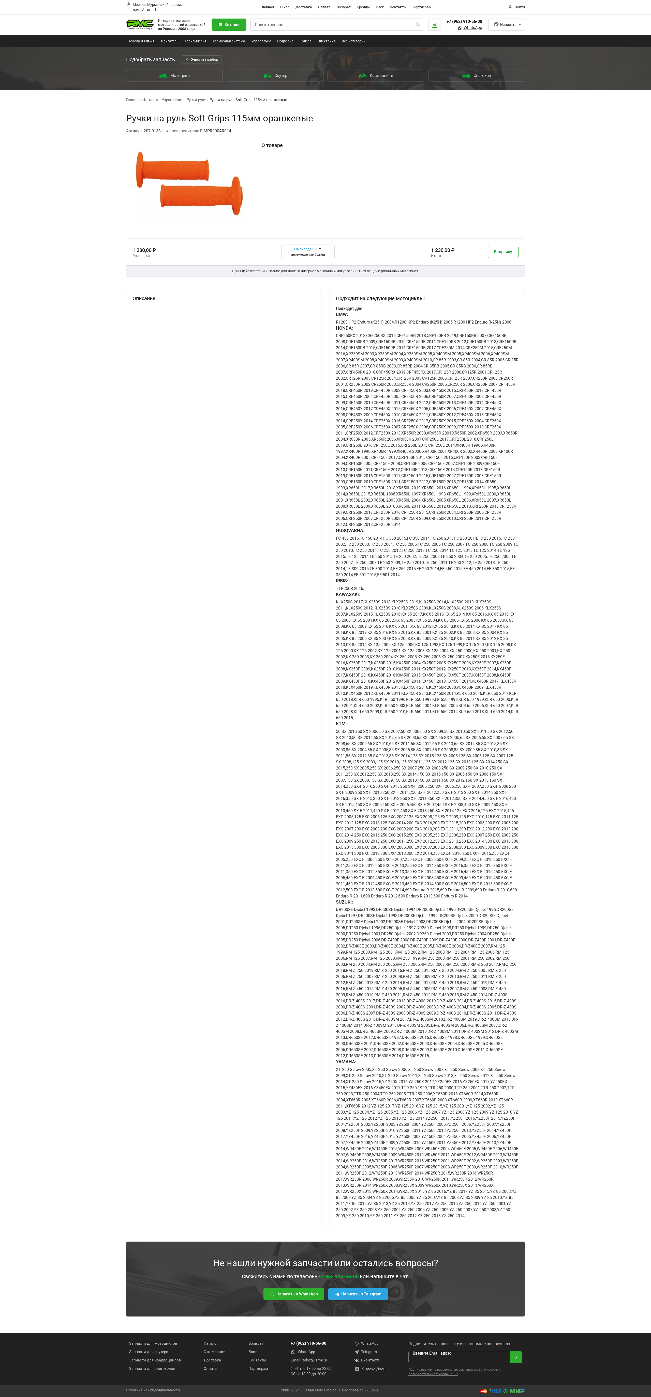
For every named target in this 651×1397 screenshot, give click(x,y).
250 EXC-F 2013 (389, 865)
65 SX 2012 (421, 743)
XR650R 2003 (490, 433)
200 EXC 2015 (445, 823)
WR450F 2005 (463, 1148)
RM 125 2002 (408, 952)
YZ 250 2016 (470, 1203)
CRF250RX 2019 (381, 335)
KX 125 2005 (379, 644)
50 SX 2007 (389, 731)
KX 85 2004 (486, 632)
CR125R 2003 (358, 378)
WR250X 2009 (411, 1185)
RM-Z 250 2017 (484, 964)
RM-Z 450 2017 (417, 982)
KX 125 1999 (450, 644)
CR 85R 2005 (493, 360)
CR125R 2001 (474, 372)
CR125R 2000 (449, 372)
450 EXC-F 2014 (419, 883)
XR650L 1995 (484, 488)
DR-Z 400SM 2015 (379, 1025)
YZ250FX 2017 (476, 1081)
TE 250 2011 (436, 562)
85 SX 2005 (377, 749)
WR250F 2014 (411, 1173)
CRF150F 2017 (384, 457)
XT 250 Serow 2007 (425, 1069)
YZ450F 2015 (383, 1136)
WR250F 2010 (489, 1167)
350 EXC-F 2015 (478, 865)
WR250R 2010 (411, 1179)
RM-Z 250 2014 (388, 982)
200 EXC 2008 (367, 829)
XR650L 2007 (484, 500)
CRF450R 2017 (470, 390)
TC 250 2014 (437, 550)
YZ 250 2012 (405, 1215)
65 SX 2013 (442, 743)
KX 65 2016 (476, 614)
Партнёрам (422, 7)
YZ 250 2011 (381, 1215)
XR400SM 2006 (476, 353)
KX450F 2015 (408, 675)
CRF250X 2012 (359, 433)
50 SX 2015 (346, 731)
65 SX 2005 (448, 737)
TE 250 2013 (483, 562)
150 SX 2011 (429, 780)
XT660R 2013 (445, 1093)
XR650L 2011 (408, 506)
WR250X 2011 (464, 1185)
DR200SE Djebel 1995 (436, 909)
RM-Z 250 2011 (473, 976)
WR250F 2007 (411, 1167)
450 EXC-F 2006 (360, 877)
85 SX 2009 (464, 749)
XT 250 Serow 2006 (389, 1069)
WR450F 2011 (437, 1154)
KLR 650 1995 (366, 699)
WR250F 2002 (463, 1161)
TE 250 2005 (475, 556)
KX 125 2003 (413, 650)
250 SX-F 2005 (413, 786)
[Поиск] (418, 25)
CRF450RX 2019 (391, 372)
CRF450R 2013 (442, 402)
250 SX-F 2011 (395, 792)
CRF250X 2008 (414, 427)
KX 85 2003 (464, 632)
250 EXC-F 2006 (360, 859)
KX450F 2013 (433, 681)
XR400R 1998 (358, 451)
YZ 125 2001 (454, 1106)
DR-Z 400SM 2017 (392, 1019)
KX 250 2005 (405, 656)
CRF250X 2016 (387, 421)
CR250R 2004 (409, 384)
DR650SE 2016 (415, 1037)
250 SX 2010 (477, 768)
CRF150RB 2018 (411, 335)
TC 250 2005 (405, 544)
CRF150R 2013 (442, 481)
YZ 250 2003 (365, 1209)
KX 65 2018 (433, 614)
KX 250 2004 (381, 656)
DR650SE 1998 (443, 1037)
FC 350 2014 (418, 538)
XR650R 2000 (413, 433)
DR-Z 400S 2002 (391, 1007)
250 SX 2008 (429, 768)
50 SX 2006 (368, 731)
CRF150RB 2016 (391, 347)
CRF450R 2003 (414, 390)
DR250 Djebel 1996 (363, 927)
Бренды (363, 7)
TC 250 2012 (389, 550)
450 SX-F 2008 (450, 804)
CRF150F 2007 (441, 463)
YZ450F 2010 (408, 1142)
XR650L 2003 (383, 500)
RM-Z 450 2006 (417, 988)
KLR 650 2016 (469, 693)
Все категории (353, 41)
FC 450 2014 (371, 538)
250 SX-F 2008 (495, 786)
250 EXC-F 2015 (476, 853)
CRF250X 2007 (387, 427)
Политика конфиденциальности (153, 1390)
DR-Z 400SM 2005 (413, 1025)
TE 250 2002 (404, 556)
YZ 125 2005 (381, 1112)
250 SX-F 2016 (359, 786)
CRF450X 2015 (387, 408)
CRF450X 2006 (442, 408)
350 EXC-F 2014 (419, 871)
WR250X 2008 (385, 1185)
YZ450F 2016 (358, 1136)
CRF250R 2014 (387, 524)
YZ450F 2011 (433, 1142)
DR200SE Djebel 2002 (365, 921)
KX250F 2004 (408, 663)
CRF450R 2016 (442, 390)
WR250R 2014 (359, 1185)
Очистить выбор (204, 59)
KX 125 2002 (365, 650)
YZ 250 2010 (357, 1215)
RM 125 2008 (383, 958)
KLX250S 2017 (349, 602)
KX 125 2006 (403, 644)
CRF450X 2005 (414, 408)
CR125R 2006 (434, 378)
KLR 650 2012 (445, 711)
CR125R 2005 (409, 378)
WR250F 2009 (463, 1167)
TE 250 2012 (459, 562)
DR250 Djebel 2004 (469, 934)
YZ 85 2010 (491, 1197)
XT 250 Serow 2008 (462, 1069)
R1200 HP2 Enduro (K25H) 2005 (424, 322)
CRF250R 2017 (359, 512)
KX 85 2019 (356, 632)
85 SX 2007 (421, 749)
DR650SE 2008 (387, 1049)
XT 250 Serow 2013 (435, 1075)
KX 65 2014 (464, 626)
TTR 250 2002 (493, 1087)
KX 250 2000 (460, 650)
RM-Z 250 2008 (388, 976)
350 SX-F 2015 (359, 798)
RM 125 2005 (482, 952)
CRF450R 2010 (359, 402)
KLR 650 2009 (366, 711)
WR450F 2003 (411, 1148)
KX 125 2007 (474, 644)
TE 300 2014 (380, 568)
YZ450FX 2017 (387, 1087)
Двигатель (170, 41)
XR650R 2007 (409, 439)
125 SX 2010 (387, 762)
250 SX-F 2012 (423, 792)
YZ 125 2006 (405, 1112)
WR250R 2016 (464, 1173)
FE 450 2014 (474, 568)
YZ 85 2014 (399, 1203)
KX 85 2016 (377, 632)
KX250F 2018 (477, 656)
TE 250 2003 (428, 556)
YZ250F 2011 (408, 1130)
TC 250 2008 (477, 544)
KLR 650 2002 (366, 705)
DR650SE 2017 (359, 1037)
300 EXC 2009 (471, 847)
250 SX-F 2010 (368, 792)
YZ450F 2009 (383, 1142)
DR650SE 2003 (415, 1043)
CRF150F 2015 (412, 457)
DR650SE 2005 (471, 1043)
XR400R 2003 (485, 451)
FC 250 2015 (442, 538)
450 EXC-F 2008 (419, 877)
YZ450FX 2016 (359, 1087)
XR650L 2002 (358, 500)
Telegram (369, 1352)
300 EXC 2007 (419, 847)
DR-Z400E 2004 (389, 946)
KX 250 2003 (357, 656)
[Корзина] (434, 25)
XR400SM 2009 (389, 360)
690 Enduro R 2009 (457, 890)
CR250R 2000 (485, 378)
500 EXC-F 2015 (478, 883)
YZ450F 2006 (484, 1136)
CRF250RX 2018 (350, 335)
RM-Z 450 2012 (417, 994)
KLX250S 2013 (460, 602)
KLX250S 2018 (377, 602)
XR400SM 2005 (447, 353)
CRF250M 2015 (479, 347)
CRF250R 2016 (387, 512)
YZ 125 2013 (389, 1118)
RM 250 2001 (458, 958)
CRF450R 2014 (470, 402)
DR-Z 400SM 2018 (426, 1019)
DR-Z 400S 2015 (481, 1001)
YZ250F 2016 (463, 1118)
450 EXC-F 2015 (478, 871)
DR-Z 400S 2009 (421, 1013)
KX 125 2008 (498, 644)
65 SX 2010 (377, 743)
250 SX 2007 (405, 768)
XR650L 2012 (433, 506)
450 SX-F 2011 (359, 810)
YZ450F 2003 (408, 1136)
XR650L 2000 (484, 494)
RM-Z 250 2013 (360, 982)
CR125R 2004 (383, 378)
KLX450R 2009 (470, 687)
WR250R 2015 (437, 1173)
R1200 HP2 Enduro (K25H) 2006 (482, 322)
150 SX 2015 (429, 774)
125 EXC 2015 (493, 810)
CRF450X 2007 (470, 408)
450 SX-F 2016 (495, 798)
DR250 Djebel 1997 (398, 927)
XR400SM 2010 (418, 360)
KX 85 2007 (377, 638)
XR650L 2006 (459, 500)
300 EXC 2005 (367, 847)
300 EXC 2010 (498, 847)
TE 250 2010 (412, 562)
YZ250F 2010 (383, 1130)
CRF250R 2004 (442, 512)
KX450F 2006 (433, 675)
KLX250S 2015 (359, 614)
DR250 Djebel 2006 (363, 940)
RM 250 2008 (458, 964)
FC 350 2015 (394, 538)
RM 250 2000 (433, 958)
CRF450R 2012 (414, 402)
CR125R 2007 (460, 378)
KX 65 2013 (442, 626)
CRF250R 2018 (485, 506)
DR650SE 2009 (415, 1049)
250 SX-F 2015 (386, 786)
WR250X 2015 (411, 1191)
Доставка (303, 7)
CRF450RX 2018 (360, 372)
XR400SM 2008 (360, 360)
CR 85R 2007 (357, 366)
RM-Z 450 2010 (360, 994)
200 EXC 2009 (393, 829)
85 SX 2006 (399, 749)
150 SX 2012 (453, 780)
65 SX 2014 (464, 743)
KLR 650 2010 (392, 711)
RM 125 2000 (358, 952)
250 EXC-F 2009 (448, 859)
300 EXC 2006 (393, 847)
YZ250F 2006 (459, 1124)
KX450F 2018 (358, 675)
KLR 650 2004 (419, 705)
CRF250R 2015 (414, 512)
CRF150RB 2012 (451, 341)
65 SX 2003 (405, 737)
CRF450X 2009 (359, 414)
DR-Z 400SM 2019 (460, 1019)
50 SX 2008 (411, 731)
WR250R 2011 (438, 1179)
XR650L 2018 (383, 488)
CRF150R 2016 (359, 475)
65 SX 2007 (492, 737)
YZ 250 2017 (422, 1203)
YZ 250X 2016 (395, 1081)
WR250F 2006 (384, 1167)
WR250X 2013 (359, 1191)
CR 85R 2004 (468, 360)
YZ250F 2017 (437, 1118)
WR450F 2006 (489, 1148)
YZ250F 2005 (433, 1124)
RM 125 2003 (433, 952)
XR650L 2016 (433, 488)
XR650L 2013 (459, 506)
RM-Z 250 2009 (417, 976)
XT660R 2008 (434, 1100)
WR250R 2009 (385, 1179)
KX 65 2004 (426, 620)
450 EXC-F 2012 (360, 883)
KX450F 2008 (484, 675)
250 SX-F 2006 (440, 786)
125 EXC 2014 (393, 823)
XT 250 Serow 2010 (363, 1075)
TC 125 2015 (460, 550)
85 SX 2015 (486, 743)
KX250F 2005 (433, 663)
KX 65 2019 (455, 614)
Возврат (344, 7)
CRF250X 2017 (414, 421)
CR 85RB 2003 (383, 366)
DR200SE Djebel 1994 (396, 909)
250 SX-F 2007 (468, 786)
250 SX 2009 (453, 768)
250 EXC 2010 (367, 841)
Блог (380, 7)
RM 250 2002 (482, 958)
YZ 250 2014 (453, 1215)
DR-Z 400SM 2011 (444, 1031)
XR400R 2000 (409, 451)
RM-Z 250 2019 (360, 970)
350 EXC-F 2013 (389, 871)
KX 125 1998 (426, 644)
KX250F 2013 (459, 669)
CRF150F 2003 (467, 457)
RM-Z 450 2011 (388, 994)
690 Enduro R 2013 (415, 896)
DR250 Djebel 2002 (398, 934)
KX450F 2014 (459, 681)
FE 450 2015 (451, 568)
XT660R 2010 (485, 1100)
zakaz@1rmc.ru (315, 1360)
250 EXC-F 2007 (389, 859)
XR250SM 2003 (360, 353)
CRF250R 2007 (359, 518)
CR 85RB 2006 (463, 366)
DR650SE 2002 (387, 1043)
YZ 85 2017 (457, 1191)
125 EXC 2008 (419, 816)
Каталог (232, 24)
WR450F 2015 (384, 1148)
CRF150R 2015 (414, 475)
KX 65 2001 (361, 620)
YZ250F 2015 (488, 1118)
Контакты (398, 7)
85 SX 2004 (356, 749)
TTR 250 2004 (366, 1093)
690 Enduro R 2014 (450, 896)
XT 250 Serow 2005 (353, 1069)
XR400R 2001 (434, 451)
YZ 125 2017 (382, 1106)
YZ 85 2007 (426, 1197)
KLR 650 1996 (392, 699)
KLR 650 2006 (471, 705)
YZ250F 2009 (358, 1130)
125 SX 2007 (494, 755)
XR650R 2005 (358, 439)
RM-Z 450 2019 (473, 982)
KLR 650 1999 (471, 699)
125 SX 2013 (459, 762)
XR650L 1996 (383, 494)
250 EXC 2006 (445, 835)
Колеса (306, 41)
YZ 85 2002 (500, 1191)
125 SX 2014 (483, 762)
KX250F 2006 (459, 663)
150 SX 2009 (381, 780)
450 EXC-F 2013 (389, 883)
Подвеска (285, 41)
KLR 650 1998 (445, 699)
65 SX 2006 (470, 737)
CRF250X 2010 (470, 427)
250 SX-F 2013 (450, 792)
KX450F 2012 (383, 681)
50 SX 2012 (497, 731)
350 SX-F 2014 (468, 798)
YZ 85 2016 (435, 1191)
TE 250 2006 (499, 556)
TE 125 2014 (357, 556)
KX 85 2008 (399, 638)
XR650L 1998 (433, 494)
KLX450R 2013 (414, 693)
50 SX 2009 (432, 731)
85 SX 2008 (442, 749)
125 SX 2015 (422, 755)
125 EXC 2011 (498, 816)
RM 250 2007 (433, 964)
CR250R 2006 (460, 384)
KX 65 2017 (411, 614)
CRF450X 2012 (442, 414)
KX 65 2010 (377, 626)
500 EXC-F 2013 (360, 890)
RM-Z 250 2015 (417, 970)
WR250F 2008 (437, 1167)
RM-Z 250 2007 (360, 976)
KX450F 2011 (408, 681)
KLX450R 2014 (442, 693)
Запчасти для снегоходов (152, 1368)
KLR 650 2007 (497, 705)
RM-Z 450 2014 (473, 994)
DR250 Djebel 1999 (469, 927)
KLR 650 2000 (497, 699)
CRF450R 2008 (470, 396)
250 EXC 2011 (393, 841)
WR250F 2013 (384, 1173)
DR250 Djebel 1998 (434, 927)
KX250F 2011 (408, 669)
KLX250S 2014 (432, 602)
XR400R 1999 (383, 451)
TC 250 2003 (357, 544)
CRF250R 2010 (442, 518)
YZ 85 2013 (377, 1203)
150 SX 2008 (357, 780)
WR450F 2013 (489, 1154)
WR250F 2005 (358, 1167)
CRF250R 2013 (359, 524)
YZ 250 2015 (446, 1203)
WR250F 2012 (358, 1173)
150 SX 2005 (453, 774)
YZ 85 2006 (405, 1197)
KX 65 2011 (399, 626)
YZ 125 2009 (477, 1112)
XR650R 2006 (383, 439)
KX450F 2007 (459, 675)
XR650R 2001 (439, 433)
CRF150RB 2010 (391, 341)
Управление (261, 41)
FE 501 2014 (388, 574)
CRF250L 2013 (414, 445)
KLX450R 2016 (414, 687)
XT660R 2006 (383, 1100)
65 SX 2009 (356, 743)
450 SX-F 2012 (386, 810)
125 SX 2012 (435, 762)
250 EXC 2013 (445, 841)
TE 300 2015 (357, 568)
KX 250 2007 (453, 656)
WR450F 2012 (463, 1154)
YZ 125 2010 (500, 1112)
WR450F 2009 (384, 1154)
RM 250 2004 (358, 964)
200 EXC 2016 (419, 823)
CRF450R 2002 (387, 390)
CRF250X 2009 (442, 427)
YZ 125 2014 (413, 1118)
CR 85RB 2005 (436, 366)
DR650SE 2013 (359, 1055)
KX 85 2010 (442, 638)
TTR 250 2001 (467, 1087)
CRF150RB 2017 (421, 347)
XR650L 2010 (383, 506)
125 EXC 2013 (367, 823)
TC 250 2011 (365, 550)
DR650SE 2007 (359, 1049)
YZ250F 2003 (383, 1124)
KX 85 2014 (356, 644)
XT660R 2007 (409, 1100)
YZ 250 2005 (413, 1209)
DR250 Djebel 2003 (434, 934)
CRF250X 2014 (359, 421)
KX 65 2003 (405, 620)
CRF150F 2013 (414, 469)
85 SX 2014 (399, 755)
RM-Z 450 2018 (445, 982)
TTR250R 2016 (349, 588)
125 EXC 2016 (467, 810)
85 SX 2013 (377, 755)
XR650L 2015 (358, 494)
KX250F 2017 (358, 663)
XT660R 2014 (470, 1093)
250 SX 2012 (357, 774)
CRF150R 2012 (414, 481)
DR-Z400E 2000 (453, 940)
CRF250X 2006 (359, 427)
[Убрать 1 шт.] (373, 252)
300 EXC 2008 (445, 847)
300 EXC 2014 (419, 853)
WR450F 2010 (411, 1154)
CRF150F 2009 (469, 463)
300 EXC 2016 (498, 841)
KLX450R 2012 (359, 693)
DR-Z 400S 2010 (451, 1013)
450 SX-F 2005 (368, 804)
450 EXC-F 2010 (478, 877)
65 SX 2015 (384, 737)
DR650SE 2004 (443, 1043)
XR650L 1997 (408, 494)
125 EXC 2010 (471, 816)
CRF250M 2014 (451, 347)
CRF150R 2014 (470, 481)
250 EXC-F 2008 (419, 859)
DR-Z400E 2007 (476, 946)
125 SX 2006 (470, 755)
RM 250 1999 (408, 958)
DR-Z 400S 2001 (360, 1007)
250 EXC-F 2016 (447, 853)
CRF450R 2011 (387, 402)
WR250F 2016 (358, 1161)
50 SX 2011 (476, 731)
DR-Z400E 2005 (418, 946)
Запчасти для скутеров (150, 1352)
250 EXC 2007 (471, 835)
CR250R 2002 (358, 384)
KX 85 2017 (486, 626)
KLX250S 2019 (404, 602)
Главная (267, 7)
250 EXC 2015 (393, 835)
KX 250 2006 (429, 656)
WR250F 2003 (489, 1161)
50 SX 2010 (454, 731)
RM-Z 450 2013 (445, 994)
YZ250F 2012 (433, 1130)
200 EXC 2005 (471, 823)
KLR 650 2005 (445, 705)
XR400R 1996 (468, 445)
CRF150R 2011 (387, 481)
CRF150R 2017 (387, 475)
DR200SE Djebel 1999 (418, 915)
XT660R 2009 (460, 1100)
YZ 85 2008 (448, 1197)
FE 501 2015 (365, 574)
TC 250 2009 (500, 544)
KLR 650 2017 (495, 693)
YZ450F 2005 (459, 1136)
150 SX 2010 (405, 780)
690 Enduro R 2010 (492, 890)
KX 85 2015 (399, 632)
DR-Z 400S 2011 (481, 1013)
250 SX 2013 (381, 774)
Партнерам (258, 1368)
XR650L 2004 (408, 500)
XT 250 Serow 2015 (363, 1081)
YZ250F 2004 (408, 1124)
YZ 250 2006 (437, 1209)
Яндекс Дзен (374, 1369)
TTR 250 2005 (393, 1093)
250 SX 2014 (405, 774)
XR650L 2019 (408, 488)
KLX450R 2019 (359, 687)
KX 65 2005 (448, 620)
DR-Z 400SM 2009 (376, 1031)
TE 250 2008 (365, 562)
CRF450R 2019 (359, 390)
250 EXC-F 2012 (360, 865)
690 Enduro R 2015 (422, 890)
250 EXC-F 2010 (478, 859)
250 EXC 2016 (367, 835)
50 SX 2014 (362, 737)
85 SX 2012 (356, 755)
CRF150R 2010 (359, 481)
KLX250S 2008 (442, 608)
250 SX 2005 (357, 768)
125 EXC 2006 (367, 816)
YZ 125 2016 (406, 1106)
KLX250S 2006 (470, 608)
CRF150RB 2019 (441, 335)
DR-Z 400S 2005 (481, 1007)
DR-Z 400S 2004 (451, 1007)
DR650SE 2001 (359, 1043)
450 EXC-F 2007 (389, 877)
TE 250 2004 (451, 556)
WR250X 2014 (385, 1191)
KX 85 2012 (486, 638)
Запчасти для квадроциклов (155, 1360)
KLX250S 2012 (359, 608)
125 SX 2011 (411, 762)
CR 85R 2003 (444, 360)
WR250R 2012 (464, 1179)
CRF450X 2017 (359, 408)
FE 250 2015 (404, 568)
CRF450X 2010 (387, 414)
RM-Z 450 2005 (388, 988)
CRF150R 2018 (469, 469)
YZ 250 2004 (389, 1209)
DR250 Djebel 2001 (363, 934)
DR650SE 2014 (387, 1055)
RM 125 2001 (383, 952)
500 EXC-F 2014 (389, 890)
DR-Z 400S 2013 (360, 1019)
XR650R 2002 (464, 433)
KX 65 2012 (421, 626)
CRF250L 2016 (359, 445)
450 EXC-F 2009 (448, 877)
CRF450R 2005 (387, 396)
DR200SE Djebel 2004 (446, 921)
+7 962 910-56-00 (338, 1276)
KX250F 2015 (383, 663)
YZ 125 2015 (430, 1106)
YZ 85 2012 (356, 1203)
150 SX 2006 (477, 774)
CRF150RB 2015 (360, 347)
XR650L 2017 (358, 488)
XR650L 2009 (358, 506)
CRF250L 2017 (435, 439)
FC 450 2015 (347, 538)
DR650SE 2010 (443, 1049)
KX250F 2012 (433, 669)
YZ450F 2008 (358, 1142)
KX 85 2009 (421, 638)
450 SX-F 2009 (477, 804)
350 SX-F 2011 (413, 798)
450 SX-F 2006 (395, 804)
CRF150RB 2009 (360, 341)
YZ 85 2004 (361, 1197)
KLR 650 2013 (471, 711)
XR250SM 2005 (418, 353)
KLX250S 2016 (387, 614)
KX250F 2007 (484, 663)
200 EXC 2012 (471, 829)
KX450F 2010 (358, 681)
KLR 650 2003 (392, 705)
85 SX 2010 (486, 749)
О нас (284, 7)
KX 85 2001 (421, 632)
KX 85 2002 (442, 632)
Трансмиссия (195, 41)
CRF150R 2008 (470, 475)
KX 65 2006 (470, 620)
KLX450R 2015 (387, 687)
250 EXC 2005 (419, 835)
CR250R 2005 (434, 384)
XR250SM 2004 (389, 353)
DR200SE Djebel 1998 (377, 915)
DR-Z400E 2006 (447, 946)
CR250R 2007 (485, 384)
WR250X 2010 (438, 1185)
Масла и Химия (142, 41)
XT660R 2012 (358, 1106)
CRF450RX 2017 (421, 372)
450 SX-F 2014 (440, 810)
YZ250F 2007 (484, 1124)
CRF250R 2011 (470, 518)
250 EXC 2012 (419, 841)
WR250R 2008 (359, 1179)
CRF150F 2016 (439, 457)
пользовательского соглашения (433, 1374)
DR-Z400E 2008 (395, 940)
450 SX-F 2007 (423, 804)
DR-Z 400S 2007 (360, 1013)
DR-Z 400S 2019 (421, 1001)
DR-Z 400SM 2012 (477, 1031)
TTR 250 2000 (440, 1087)
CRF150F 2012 (386, 469)
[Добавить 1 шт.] (393, 252)
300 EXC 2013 (393, 853)
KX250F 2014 (484, 669)
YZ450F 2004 (433, 1136)
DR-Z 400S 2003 (421, 1007)
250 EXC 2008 (498, 835)
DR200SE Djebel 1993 (355, 909)
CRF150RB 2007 (471, 335)
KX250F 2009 (358, 669)
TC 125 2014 (484, 550)
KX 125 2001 (389, 650)
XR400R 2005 (358, 457)
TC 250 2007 (453, 544)
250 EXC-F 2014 (419, 865)
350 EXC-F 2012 (360, 871)
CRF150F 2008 (386, 463)
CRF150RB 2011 (421, 341)
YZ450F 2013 (484, 1142)
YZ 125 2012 (365, 1118)
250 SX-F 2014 (477, 792)
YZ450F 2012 (459, 1142)
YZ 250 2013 (429, 1215)
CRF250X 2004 (470, 421)
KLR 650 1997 (419, 699)
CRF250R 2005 (470, 512)
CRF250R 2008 (387, 518)
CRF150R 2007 (442, 475)
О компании (215, 1352)
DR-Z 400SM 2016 (494, 1019)
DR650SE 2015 (415, 1055)
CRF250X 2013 (387, 433)
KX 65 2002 (383, 620)
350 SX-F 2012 (440, 798)
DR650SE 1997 (387, 1037)
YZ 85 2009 (470, 1197)
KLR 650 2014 (497, 711)
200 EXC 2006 (498, 823)
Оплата (324, 7)
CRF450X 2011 (414, 414)
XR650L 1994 (459, 488)
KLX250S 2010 (387, 608)
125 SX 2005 (446, 755)
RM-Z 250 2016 (388, 970)
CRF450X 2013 (470, 414)
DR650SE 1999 (471, 1037)
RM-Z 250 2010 (445, 976)
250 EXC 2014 (471, 841)
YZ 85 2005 (383, 1197)
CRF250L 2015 (386, 445)
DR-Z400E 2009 (424, 940)
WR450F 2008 (358, 1154)
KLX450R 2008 (442, 687)
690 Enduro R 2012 (380, 896)
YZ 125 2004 (357, 1112)
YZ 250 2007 (460, 1209)
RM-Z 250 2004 (445, 970)
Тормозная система (229, 41)
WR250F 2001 (437, 1161)
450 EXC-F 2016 (448, 871)
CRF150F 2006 (414, 463)
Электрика (327, 41)
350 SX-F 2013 (386, 798)
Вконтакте (370, 1360)
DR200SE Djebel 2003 (405, 921)
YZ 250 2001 (494, 1203)
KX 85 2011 (464, 638)
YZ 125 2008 (453, 1112)
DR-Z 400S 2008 (391, 1013)
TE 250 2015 (380, 556)
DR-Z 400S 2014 (451, 1001)
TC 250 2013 (413, 550)
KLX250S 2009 (414, 608)
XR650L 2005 (433, 500)
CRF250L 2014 (441, 445)
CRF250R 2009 (414, 518)
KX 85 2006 (356, 638)
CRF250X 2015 (442, 421)
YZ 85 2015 (478, 1191)
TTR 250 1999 (414, 1087)
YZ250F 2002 (358, 1124)
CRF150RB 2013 (481, 341)
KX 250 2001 (484, 650)
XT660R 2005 (358, 1100)
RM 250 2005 (383, 964)
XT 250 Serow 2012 (472, 1075)
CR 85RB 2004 (410, 366)
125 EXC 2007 (393, 816)
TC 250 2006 (429, 544)
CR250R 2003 (383, 384)
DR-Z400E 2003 (360, 946)
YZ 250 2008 (484, 1209)
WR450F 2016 (358, 1148)
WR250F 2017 (384, 1161)
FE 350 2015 (498, 568)
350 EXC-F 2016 (448, 865)
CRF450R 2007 (442, 396)
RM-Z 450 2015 (360, 988)
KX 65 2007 (491, 620)
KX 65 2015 (498, 614)
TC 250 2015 (489, 538)
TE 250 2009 (388, 562)
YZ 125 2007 (429, 1112)
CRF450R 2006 (414, 396)
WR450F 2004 (437, 1148)
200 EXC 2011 (445, 829)
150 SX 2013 (477, 780)
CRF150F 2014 (441, 469)
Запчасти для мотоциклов (153, 1343)
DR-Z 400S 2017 (360, 1001)
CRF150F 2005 (359, 463)
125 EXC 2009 (445, 816)
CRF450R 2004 (359, 396)
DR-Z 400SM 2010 (410, 1031)
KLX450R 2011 (387, 693)
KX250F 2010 (383, 669)
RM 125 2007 (358, 958)
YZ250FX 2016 (448, 1081)
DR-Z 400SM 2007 (481, 1025)
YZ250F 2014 (484, 1130)
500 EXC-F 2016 (448, 883)
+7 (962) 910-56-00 (464, 21)
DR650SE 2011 (471, 1049)
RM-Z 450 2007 (445, 988)
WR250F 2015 (411, 1161)
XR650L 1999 (459, 494)
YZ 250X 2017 (421, 1081)
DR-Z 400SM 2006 (447, 1025)
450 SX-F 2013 (413, 810)
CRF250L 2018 (463, 439)
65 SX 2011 (399, 743)
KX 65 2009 (356, 626)
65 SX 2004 (427, 737)
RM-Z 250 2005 (473, 970)
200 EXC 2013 (498, 829)
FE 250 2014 (428, 568)
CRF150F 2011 (359, 469)
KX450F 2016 (383, 675)
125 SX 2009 (363, 762)
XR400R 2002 (460, 451)
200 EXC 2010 (419, 829)
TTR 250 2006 (419, 1093)
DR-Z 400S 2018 (391, 1001)
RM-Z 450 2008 (473, 988)
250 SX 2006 (381, 768)
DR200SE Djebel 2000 (458, 915)
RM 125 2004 (458, 952)
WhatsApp (472, 27)
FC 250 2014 (465, 538)
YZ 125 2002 (478, 1106)
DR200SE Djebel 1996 (476, 909)
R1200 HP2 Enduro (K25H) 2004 (365, 322)
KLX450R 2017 (485, 681)
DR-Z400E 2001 (482, 940)
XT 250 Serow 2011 (399, 1075)
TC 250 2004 (381, 544)
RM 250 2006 (408, 964)
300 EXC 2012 (367, 853)
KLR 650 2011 (419, 711)
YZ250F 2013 (459, 1130)
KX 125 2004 (437, 650)
